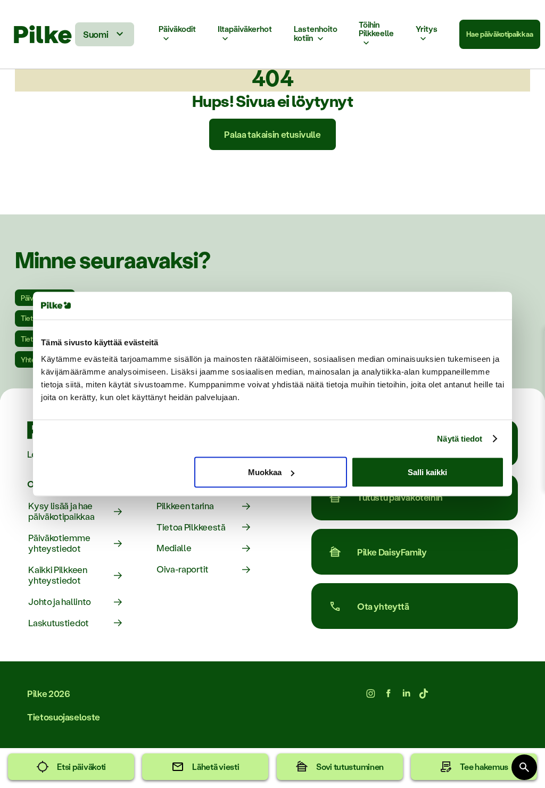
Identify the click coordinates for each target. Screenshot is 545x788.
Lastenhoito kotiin (315, 33)
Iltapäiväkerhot (245, 29)
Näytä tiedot (459, 438)
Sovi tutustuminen (350, 766)
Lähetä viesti (215, 766)
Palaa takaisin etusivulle (272, 134)
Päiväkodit (177, 29)
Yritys (426, 29)
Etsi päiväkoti (81, 766)
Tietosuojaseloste (63, 717)
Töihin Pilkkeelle (376, 29)
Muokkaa (265, 472)
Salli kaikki (427, 472)
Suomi (96, 34)
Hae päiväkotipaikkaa (499, 34)
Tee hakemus (484, 766)
